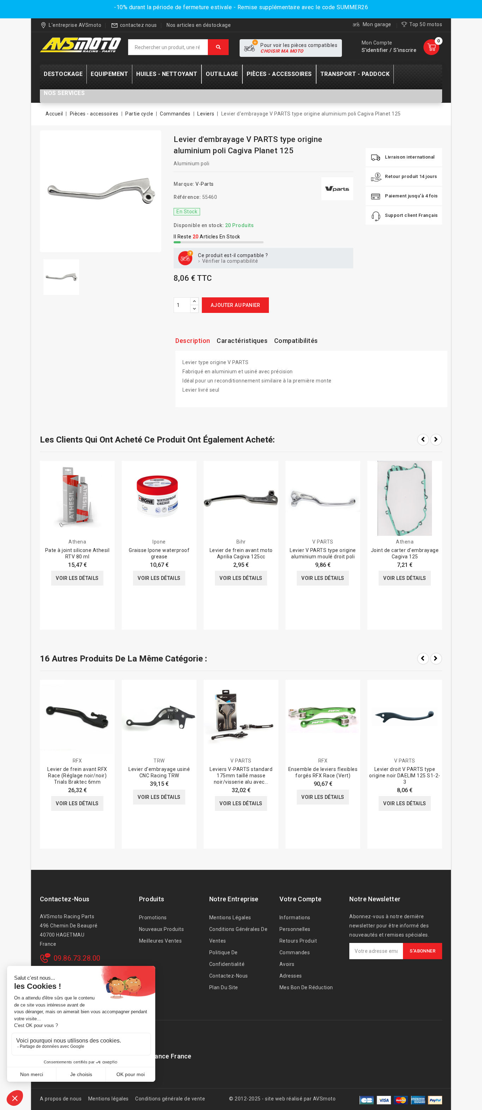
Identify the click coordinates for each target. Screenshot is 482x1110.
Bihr (241, 542)
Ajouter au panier (235, 305)
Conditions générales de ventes (238, 935)
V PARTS (322, 542)
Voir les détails (77, 578)
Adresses (290, 976)
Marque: (184, 184)
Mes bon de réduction (306, 987)
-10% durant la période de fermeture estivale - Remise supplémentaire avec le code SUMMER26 (241, 7)
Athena (77, 542)
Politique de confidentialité (227, 958)
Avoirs (287, 964)
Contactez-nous (64, 899)
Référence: (187, 197)
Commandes (294, 952)
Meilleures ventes (160, 941)
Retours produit (298, 941)
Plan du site (223, 987)
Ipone (159, 542)
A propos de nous (61, 1099)
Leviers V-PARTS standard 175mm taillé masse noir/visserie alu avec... (241, 775)
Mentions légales (230, 917)
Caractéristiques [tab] (242, 340)
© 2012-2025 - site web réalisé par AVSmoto (282, 1099)
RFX (77, 761)
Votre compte (300, 899)
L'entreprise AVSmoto (75, 25)
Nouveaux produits (161, 929)
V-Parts (204, 184)
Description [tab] (192, 340)
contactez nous (138, 25)
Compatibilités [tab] (296, 340)
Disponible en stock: (199, 225)
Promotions (153, 917)
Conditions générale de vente (170, 1099)
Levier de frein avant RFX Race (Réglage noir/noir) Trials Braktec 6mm (77, 775)
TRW (159, 761)
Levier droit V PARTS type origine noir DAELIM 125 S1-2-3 (404, 775)
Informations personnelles (295, 923)
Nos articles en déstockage (199, 25)
